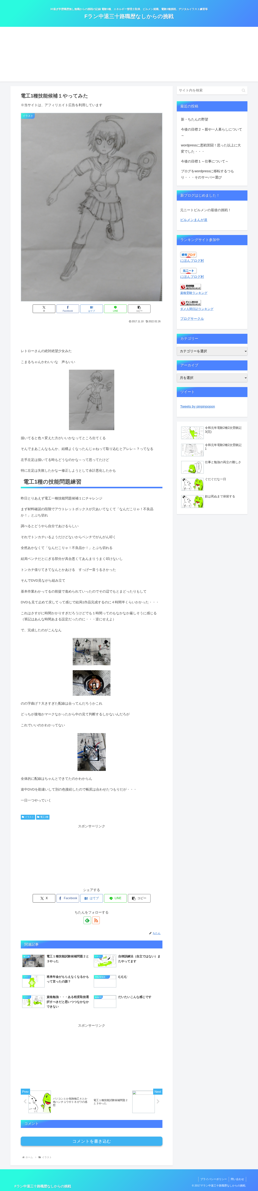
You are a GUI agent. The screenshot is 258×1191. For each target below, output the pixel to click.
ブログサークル (192, 319)
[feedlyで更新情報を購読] (87, 920)
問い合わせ (237, 1179)
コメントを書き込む (91, 1141)
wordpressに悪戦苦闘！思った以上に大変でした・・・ (211, 148)
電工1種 (44, 817)
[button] (139, 309)
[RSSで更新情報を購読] (96, 920)
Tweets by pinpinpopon (197, 406)
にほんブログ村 (192, 261)
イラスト (29, 817)
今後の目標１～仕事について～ (205, 161)
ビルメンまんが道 (193, 220)
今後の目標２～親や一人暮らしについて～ (211, 132)
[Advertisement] (129, 55)
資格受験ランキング (193, 292)
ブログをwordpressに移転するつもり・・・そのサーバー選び (207, 174)
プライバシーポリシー (213, 1179)
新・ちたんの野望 (194, 119)
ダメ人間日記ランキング (196, 309)
